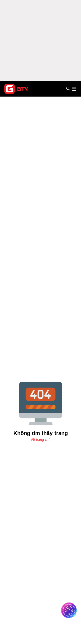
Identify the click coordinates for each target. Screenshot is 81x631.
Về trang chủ (41, 440)
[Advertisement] (40, 40)
